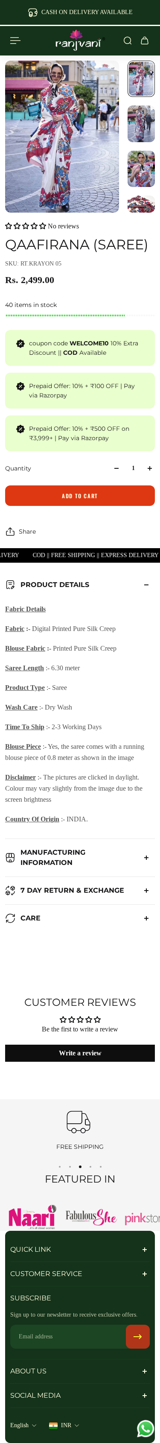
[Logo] (80, 40)
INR (66, 1425)
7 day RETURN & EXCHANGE (72, 890)
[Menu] (15, 40)
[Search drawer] (127, 40)
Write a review (80, 1053)
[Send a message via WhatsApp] (146, 1429)
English (19, 1425)
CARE (30, 918)
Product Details (54, 585)
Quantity (18, 468)
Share (27, 531)
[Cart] (144, 40)
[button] (25, 226)
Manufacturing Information (52, 857)
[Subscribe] (138, 1337)
